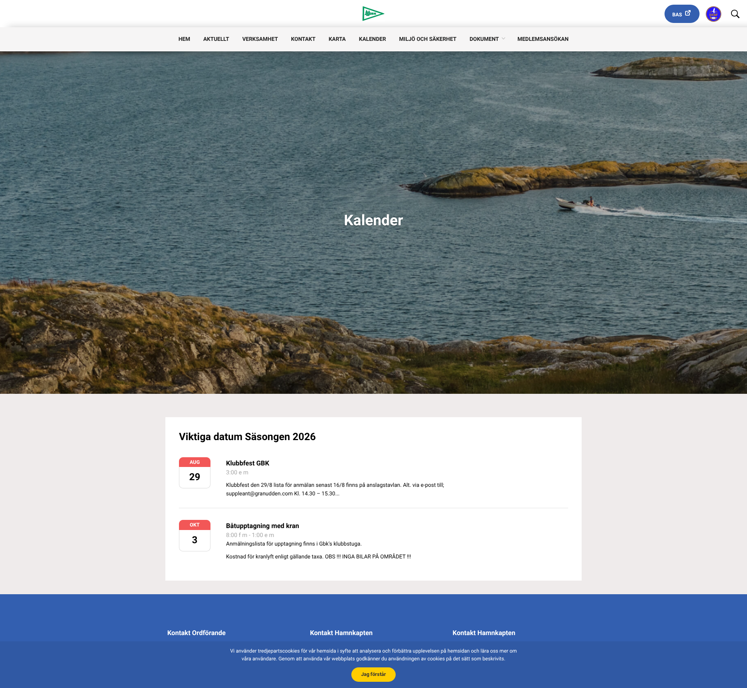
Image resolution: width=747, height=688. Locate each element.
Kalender (372, 39)
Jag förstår (373, 674)
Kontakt (303, 39)
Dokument (484, 39)
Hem (184, 39)
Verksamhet (260, 39)
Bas (677, 15)
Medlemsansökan (542, 39)
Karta (337, 39)
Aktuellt (216, 39)
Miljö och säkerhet (427, 39)
